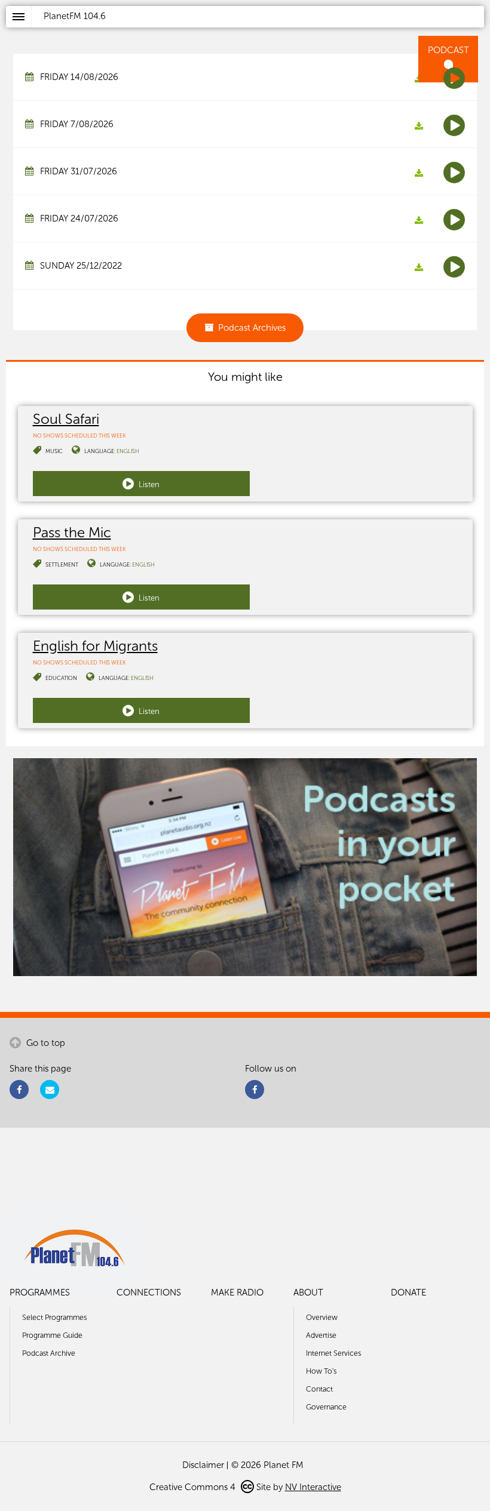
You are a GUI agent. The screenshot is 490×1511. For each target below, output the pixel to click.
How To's (321, 1371)
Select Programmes (54, 1317)
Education (61, 678)
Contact (319, 1388)
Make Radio (237, 1292)
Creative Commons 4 (193, 1487)
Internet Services (333, 1353)
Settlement (61, 564)
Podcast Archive (48, 1353)
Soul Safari (66, 418)
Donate (408, 1292)
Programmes (40, 1292)
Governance (326, 1406)
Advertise (321, 1335)
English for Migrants (95, 645)
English (128, 451)
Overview (322, 1317)
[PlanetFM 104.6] (261, 30)
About (308, 1292)
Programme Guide (52, 1335)
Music (54, 451)
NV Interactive (313, 1487)
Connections (149, 1292)
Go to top (44, 1043)
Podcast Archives (252, 327)
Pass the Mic (72, 532)
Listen (148, 484)
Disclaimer (203, 1465)
